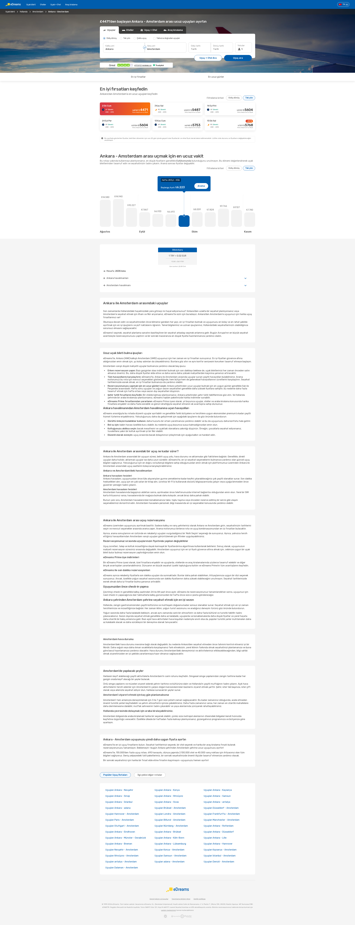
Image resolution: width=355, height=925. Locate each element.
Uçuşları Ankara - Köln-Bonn (169, 837)
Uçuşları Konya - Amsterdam (169, 849)
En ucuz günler (216, 77)
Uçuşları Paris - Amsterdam (119, 820)
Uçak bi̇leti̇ (31, 4)
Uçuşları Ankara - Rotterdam (219, 826)
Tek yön (249, 98)
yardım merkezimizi (168, 910)
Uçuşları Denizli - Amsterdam (219, 861)
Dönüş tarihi (218, 46)
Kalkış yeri (110, 46)
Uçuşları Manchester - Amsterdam (221, 820)
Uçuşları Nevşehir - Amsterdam (121, 849)
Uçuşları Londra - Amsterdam (170, 814)
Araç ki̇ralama (71, 4)
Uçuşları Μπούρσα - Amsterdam (122, 855)
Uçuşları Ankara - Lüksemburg (170, 843)
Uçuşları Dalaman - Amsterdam (121, 867)
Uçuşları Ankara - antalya (217, 802)
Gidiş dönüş (233, 98)
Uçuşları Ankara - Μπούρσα (169, 796)
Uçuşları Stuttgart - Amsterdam (122, 826)
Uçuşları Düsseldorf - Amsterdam (221, 808)
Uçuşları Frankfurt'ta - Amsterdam (222, 814)
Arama (201, 186)
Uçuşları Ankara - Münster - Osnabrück (125, 837)
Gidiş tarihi (195, 46)
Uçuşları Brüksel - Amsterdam (170, 808)
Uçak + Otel (55, 4)
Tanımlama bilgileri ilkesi (181, 899)
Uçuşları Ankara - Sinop (117, 796)
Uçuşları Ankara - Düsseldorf (219, 831)
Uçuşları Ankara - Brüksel (168, 831)
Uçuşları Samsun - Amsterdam (171, 855)
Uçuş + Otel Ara (208, 58)
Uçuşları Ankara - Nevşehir (119, 790)
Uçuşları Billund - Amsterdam (170, 820)
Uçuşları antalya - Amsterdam (121, 861)
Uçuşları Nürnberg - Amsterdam (171, 826)
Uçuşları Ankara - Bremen (118, 843)
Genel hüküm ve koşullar (159, 899)
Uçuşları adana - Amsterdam (170, 861)
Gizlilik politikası (200, 899)
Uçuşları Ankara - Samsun (217, 796)
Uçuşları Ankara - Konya (167, 790)
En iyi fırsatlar (138, 77)
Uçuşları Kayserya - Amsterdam (220, 849)
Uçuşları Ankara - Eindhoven (120, 831)
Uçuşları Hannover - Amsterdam (122, 814)
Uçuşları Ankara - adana (117, 808)
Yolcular (241, 45)
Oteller (43, 4)
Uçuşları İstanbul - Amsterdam (220, 855)
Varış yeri (151, 46)
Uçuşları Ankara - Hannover (218, 843)
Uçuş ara (238, 58)
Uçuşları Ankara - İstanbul (118, 802)
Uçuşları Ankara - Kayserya (218, 790)
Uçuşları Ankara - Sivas (167, 802)
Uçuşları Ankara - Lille (215, 837)
